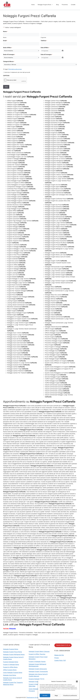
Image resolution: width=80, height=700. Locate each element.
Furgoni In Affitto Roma (10, 667)
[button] (77, 681)
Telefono (44, 40)
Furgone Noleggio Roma (10, 662)
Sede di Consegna (9, 54)
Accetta (45, 695)
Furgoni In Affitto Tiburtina (37, 654)
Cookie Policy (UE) (60, 660)
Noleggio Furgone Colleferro (37, 681)
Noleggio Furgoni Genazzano (38, 669)
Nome (4, 37)
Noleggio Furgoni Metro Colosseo (39, 651)
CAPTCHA (6, 75)
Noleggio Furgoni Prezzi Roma (12, 652)
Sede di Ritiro (7, 47)
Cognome (43, 37)
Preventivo (65, 4)
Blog (57, 4)
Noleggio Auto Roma (9, 675)
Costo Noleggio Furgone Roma (12, 672)
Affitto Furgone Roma (9, 670)
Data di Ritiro (45, 47)
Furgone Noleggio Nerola (36, 679)
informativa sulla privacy (15, 69)
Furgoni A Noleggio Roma (11, 664)
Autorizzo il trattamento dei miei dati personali (17, 72)
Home (33, 4)
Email (5, 40)
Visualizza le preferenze (70, 695)
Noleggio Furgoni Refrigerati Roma (14, 654)
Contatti (73, 4)
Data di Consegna (46, 54)
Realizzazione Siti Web (33, 697)
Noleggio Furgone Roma (44, 4)
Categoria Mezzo (8, 61)
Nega (56, 695)
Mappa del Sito (59, 655)
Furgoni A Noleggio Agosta (37, 661)
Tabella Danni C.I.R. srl (63, 645)
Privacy (56, 658)
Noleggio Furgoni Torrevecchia (38, 671)
